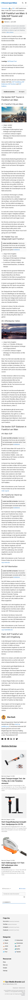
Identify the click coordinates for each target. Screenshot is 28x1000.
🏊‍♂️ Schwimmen (19, 943)
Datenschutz (22, 988)
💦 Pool (5, 951)
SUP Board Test (12, 61)
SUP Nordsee (12, 84)
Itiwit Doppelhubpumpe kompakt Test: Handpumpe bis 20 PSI (13, 823)
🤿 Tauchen (18, 951)
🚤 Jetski (5, 946)
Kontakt (5, 968)
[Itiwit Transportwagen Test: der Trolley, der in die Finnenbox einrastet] (14, 773)
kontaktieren (16, 249)
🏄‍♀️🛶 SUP (12, 8)
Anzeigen (21, 91)
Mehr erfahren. (10, 32)
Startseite (4, 8)
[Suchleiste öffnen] (22, 3)
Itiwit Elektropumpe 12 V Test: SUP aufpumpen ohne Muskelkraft (12, 865)
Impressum (15, 988)
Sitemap (5, 970)
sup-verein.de (5, 562)
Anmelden (23, 888)
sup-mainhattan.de (7, 630)
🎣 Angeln (5, 940)
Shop (4, 962)
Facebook (5, 930)
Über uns (5, 965)
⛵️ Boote (5, 943)
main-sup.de (5, 491)
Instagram (5, 927)
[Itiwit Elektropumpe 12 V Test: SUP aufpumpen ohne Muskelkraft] (14, 858)
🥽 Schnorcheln (19, 940)
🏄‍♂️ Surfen (17, 949)
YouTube (5, 924)
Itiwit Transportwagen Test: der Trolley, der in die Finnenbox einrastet (13, 781)
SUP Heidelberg (16, 82)
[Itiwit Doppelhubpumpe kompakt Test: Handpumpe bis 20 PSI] (14, 817)
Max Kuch (11, 717)
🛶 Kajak (5, 949)
